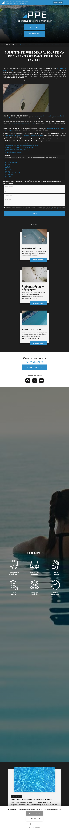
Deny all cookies (35, 818)
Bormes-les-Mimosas (11, 162)
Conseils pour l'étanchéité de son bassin (16, 149)
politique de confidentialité (56, 209)
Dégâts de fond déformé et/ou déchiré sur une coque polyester (33, 288)
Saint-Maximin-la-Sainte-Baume (14, 173)
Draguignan (8, 166)
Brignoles (7, 164)
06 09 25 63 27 (34, 27)
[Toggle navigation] (66, 3)
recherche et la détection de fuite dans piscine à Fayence (23, 135)
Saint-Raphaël (9, 174)
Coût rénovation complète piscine (14, 152)
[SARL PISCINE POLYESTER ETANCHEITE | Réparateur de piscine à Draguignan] (2, 2)
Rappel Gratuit (58, 2)
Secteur (9, 45)
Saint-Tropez (8, 176)
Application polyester (31, 248)
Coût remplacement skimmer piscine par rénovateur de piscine (22, 151)
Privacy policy (35, 827)
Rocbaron (8, 171)
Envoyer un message (34, 367)
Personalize (35, 824)
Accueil (3, 45)
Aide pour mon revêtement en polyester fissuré (18, 144)
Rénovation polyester (31, 329)
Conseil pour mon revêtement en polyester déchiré (19, 147)
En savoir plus (38, 260)
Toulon (7, 178)
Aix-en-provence (9, 161)
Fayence (15, 45)
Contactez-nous (34, 34)
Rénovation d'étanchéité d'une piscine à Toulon (31, 799)
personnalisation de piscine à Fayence (23, 123)
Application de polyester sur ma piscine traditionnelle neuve (21, 145)
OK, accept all (35, 813)
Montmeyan (8, 169)
